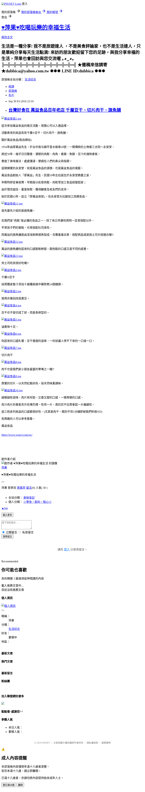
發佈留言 (7, 536)
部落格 (12, 90)
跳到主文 (7, 37)
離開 (20, 785)
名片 (11, 95)
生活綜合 (30, 79)
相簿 (11, 86)
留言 (29, 487)
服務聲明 (106, 742)
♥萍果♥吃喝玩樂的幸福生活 (35, 27)
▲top (4, 508)
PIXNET (46, 742)
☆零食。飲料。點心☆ (37, 501)
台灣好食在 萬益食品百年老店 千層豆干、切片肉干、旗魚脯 (64, 110)
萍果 (4, 467)
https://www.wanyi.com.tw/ (16, 434)
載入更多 (7, 515)
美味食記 (29, 497)
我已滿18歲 (8, 785)
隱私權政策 (92, 742)
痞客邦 (21, 487)
